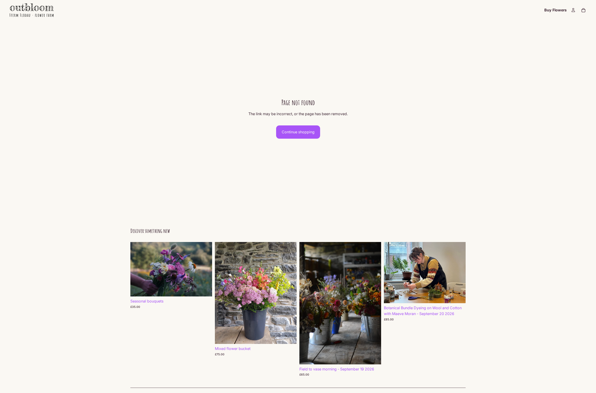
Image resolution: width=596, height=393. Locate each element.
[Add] (205, 289)
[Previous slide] (137, 269)
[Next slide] (205, 269)
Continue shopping (298, 132)
